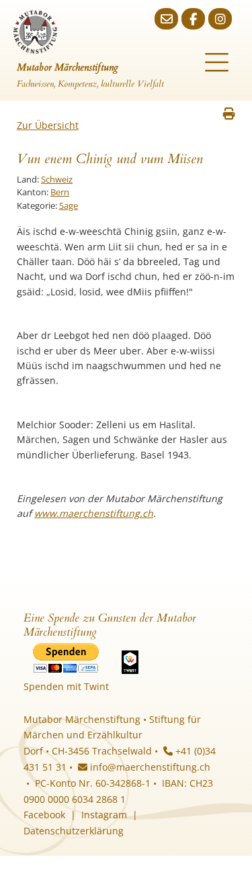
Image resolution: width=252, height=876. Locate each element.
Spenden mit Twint (66, 686)
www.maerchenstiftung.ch (93, 513)
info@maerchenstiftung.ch (148, 767)
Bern (59, 192)
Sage (68, 205)
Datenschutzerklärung (74, 830)
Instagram (104, 814)
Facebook (44, 814)
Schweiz (57, 179)
